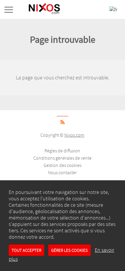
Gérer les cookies (69, 250)
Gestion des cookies (62, 165)
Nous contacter (62, 172)
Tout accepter (26, 250)
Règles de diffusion (62, 151)
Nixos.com (74, 135)
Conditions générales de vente (62, 158)
